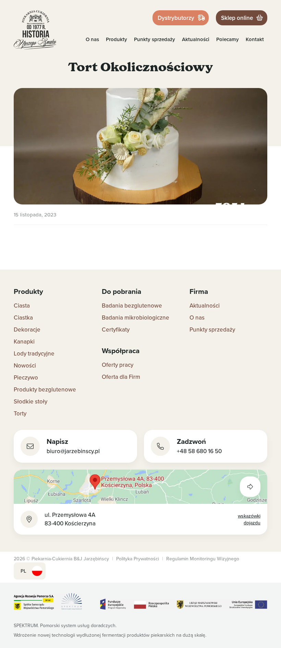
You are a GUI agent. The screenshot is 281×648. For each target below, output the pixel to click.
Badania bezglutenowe (132, 305)
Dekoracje (27, 329)
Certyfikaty (116, 329)
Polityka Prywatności (137, 558)
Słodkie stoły (30, 401)
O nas (92, 39)
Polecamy (227, 39)
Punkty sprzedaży (154, 39)
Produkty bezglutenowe (45, 389)
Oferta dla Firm (121, 377)
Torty (20, 413)
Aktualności (195, 39)
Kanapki (24, 341)
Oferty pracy (117, 365)
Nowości (25, 365)
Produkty (116, 39)
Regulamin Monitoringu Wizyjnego (202, 558)
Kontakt (255, 39)
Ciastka (23, 317)
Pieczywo (26, 377)
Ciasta (22, 305)
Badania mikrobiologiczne (135, 317)
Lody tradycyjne (34, 353)
